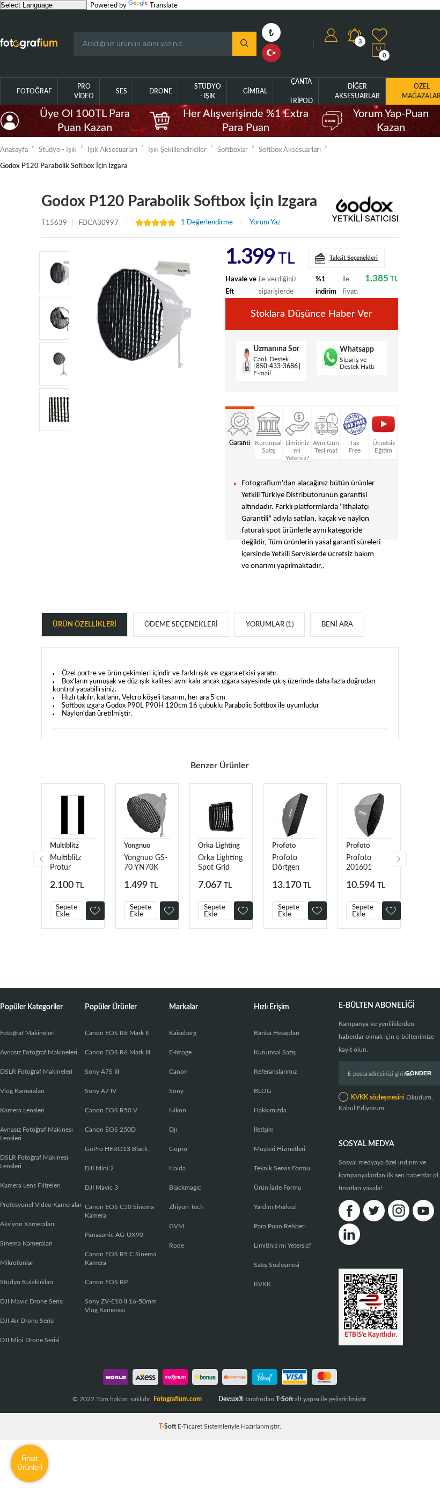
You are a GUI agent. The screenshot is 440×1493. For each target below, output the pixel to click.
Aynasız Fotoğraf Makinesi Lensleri (36, 1133)
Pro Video (84, 91)
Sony (176, 1091)
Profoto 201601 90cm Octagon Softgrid (360, 863)
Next (399, 859)
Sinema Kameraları (26, 1243)
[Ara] (244, 44)
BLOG (263, 1091)
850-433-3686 (277, 366)
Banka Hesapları (276, 1033)
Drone (160, 91)
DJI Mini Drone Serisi (30, 1340)
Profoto (284, 845)
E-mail (262, 373)
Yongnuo (137, 845)
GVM (176, 1226)
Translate (164, 5)
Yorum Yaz (265, 222)
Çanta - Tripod (301, 91)
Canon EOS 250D (110, 1129)
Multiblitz (64, 845)
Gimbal (255, 91)
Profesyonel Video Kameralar (41, 1204)
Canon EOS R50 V (111, 1110)
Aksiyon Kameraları (27, 1224)
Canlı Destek (271, 359)
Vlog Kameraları (22, 1091)
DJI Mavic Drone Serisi (32, 1301)
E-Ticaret (190, 1426)
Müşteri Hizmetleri (279, 1149)
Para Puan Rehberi (280, 1226)
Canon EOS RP (106, 1282)
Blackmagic (185, 1187)
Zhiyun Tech (186, 1207)
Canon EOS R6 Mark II (117, 1033)
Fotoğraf (34, 91)
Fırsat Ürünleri (29, 1463)
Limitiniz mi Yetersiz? (282, 1245)
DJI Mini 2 (99, 1168)
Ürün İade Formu (278, 1187)
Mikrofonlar (16, 1262)
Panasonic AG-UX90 (114, 1235)
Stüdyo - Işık (207, 91)
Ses (121, 91)
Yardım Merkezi (275, 1207)
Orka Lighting (219, 845)
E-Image (180, 1052)
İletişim (264, 1129)
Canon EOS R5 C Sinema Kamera (120, 1258)
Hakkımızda (270, 1110)
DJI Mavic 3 (101, 1187)
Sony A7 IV (100, 1091)
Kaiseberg (182, 1033)
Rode (176, 1245)
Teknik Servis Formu (282, 1168)
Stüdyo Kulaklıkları (26, 1282)
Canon (178, 1071)
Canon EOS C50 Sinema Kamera (119, 1211)
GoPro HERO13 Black (116, 1149)
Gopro (178, 1149)
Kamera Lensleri (22, 1110)
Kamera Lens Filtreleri (30, 1185)
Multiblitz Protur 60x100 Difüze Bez (67, 863)
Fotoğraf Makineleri (27, 1033)
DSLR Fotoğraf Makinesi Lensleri (34, 1161)
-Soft (168, 1426)
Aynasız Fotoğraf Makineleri (38, 1052)
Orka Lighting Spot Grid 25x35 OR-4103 (220, 863)
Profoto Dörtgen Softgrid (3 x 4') (292, 863)
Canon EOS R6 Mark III (117, 1052)
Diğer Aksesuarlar (357, 91)
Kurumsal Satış (275, 1052)
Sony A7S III (102, 1071)
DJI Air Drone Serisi (27, 1320)
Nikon (177, 1110)
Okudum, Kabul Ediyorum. (386, 1102)
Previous (41, 859)
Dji (173, 1129)
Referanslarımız (275, 1071)
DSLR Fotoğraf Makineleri (36, 1071)
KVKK (262, 1284)
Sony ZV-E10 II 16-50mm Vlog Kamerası (121, 1305)
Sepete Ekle (66, 911)
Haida (177, 1168)
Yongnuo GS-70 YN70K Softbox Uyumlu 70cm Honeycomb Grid (145, 863)
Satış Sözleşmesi (276, 1265)
